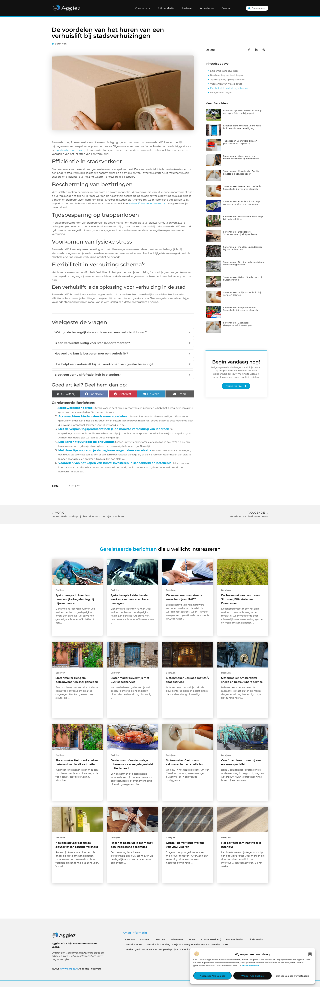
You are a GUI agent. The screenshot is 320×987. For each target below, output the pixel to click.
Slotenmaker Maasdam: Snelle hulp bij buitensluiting (243, 218)
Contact (227, 8)
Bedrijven (61, 43)
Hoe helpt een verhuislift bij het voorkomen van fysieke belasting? (122, 364)
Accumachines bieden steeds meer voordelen (92, 416)
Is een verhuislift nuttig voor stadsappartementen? (122, 343)
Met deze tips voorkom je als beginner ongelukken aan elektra (104, 450)
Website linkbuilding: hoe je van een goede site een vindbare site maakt (187, 944)
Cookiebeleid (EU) (211, 939)
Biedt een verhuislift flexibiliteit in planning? (122, 374)
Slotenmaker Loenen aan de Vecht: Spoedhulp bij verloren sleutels (242, 187)
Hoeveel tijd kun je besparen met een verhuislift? (122, 353)
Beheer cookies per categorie (292, 976)
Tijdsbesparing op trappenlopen (227, 79)
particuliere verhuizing (71, 150)
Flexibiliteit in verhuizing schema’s (229, 88)
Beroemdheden (235, 939)
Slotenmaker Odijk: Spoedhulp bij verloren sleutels (242, 293)
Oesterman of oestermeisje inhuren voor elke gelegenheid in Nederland (132, 764)
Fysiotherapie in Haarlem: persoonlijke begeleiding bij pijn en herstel (75, 599)
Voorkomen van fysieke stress (226, 83)
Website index (134, 944)
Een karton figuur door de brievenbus (86, 441)
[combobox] (257, 8)
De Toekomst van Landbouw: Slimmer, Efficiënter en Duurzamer (241, 599)
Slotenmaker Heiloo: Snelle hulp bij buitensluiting (242, 278)
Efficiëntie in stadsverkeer (224, 70)
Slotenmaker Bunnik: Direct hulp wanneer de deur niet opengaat (241, 202)
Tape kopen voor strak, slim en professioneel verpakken (240, 142)
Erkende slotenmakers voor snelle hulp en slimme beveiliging (242, 127)
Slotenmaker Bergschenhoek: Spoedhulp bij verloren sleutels (240, 309)
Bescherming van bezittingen (226, 75)
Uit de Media (166, 8)
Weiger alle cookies (252, 976)
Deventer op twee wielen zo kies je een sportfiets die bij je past (242, 111)
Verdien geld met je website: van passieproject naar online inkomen (164, 949)
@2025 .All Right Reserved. (76, 968)
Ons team (145, 939)
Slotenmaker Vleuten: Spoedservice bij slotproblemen (242, 248)
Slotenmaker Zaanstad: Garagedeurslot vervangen (237, 324)
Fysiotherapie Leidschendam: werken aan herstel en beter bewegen (131, 599)
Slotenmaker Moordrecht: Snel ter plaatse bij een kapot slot (241, 172)
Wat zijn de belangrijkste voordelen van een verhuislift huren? (122, 332)
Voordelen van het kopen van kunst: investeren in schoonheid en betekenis (114, 463)
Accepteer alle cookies (212, 976)
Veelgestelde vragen (221, 92)
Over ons (141, 8)
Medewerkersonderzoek (76, 407)
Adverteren (207, 8)
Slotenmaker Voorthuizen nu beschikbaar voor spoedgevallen (241, 157)
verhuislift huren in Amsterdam (148, 203)
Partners (187, 8)
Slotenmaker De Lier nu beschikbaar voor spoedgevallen (243, 263)
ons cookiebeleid (250, 965)
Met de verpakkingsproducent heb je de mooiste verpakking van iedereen (113, 429)
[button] (310, 954)
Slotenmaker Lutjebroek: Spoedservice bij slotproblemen (240, 233)
